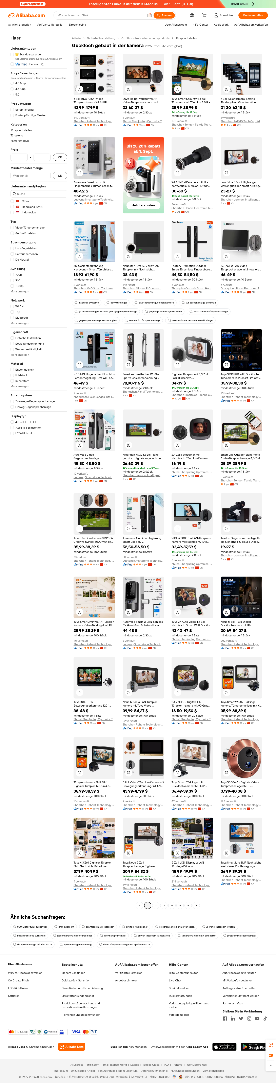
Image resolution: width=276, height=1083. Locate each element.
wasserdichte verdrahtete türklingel (192, 320)
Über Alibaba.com (20, 964)
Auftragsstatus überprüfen (239, 988)
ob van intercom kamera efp (154, 935)
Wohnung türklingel (115, 935)
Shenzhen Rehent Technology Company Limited (94, 121)
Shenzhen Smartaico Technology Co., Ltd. (192, 394)
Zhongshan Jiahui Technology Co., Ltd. (143, 391)
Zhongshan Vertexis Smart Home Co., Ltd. (192, 288)
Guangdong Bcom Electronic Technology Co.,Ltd (241, 288)
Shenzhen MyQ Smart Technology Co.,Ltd (94, 288)
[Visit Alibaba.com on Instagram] (249, 1018)
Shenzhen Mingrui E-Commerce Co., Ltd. (143, 288)
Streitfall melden (179, 988)
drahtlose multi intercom (100, 926)
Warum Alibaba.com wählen (25, 972)
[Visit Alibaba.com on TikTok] (265, 1018)
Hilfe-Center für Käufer (183, 972)
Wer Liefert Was (196, 1064)
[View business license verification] (174, 1077)
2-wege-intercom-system (221, 926)
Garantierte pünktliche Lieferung (82, 988)
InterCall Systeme (89, 302)
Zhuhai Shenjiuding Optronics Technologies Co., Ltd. (143, 121)
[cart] (205, 16)
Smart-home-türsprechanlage (211, 311)
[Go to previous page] (139, 905)
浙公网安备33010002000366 (204, 1077)
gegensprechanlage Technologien (98, 320)
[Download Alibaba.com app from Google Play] (254, 1047)
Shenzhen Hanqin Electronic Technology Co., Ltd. (192, 208)
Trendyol (177, 1064)
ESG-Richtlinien (18, 988)
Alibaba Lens (16, 1046)
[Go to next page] (196, 905)
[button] (149, 15)
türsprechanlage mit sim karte (34, 944)
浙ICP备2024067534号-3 (241, 1077)
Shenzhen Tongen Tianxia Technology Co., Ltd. (192, 124)
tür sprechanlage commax (201, 302)
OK (60, 157)
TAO (166, 1064)
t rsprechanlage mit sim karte (199, 935)
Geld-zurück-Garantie (75, 980)
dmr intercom (66, 926)
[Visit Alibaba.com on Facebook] (224, 1018)
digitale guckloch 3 (136, 926)
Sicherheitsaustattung (101, 38)
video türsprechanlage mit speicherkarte (126, 944)
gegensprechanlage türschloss (74, 935)
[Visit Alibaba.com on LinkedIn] (233, 1018)
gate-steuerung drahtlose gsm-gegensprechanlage (108, 311)
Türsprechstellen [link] (186, 38)
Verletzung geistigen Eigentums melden (189, 1005)
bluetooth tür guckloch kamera (156, 302)
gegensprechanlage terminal (165, 311)
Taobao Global (151, 1064)
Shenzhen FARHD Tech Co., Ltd (240, 121)
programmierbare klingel (241, 935)
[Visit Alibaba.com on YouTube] (257, 1018)
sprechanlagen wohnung (78, 944)
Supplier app (119, 1046)
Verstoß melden (179, 1014)
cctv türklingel (119, 302)
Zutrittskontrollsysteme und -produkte (145, 38)
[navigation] (39, 472)
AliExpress (77, 1064)
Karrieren (14, 995)
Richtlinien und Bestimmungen (81, 1014)
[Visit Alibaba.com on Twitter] (241, 1018)
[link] (270, 1044)
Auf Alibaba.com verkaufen (239, 972)
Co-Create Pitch (18, 980)
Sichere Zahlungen (73, 972)
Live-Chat (175, 980)
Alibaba (76, 38)
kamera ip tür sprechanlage (144, 320)
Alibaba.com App (197, 1046)
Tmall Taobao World (115, 1064)
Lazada (134, 1064)
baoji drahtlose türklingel (31, 935)
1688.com (93, 1064)
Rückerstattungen (180, 995)
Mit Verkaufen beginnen (237, 980)
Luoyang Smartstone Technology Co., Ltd (94, 199)
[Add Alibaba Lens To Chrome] (71, 1047)
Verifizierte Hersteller (128, 972)
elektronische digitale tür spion (177, 926)
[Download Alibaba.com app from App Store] (224, 1047)
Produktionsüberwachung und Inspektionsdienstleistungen (81, 1005)
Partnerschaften (232, 1003)
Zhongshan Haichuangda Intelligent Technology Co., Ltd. (94, 396)
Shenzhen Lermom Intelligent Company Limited (241, 199)
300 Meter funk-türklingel (32, 926)
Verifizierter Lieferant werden (240, 995)
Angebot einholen (126, 980)
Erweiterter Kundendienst (78, 995)
